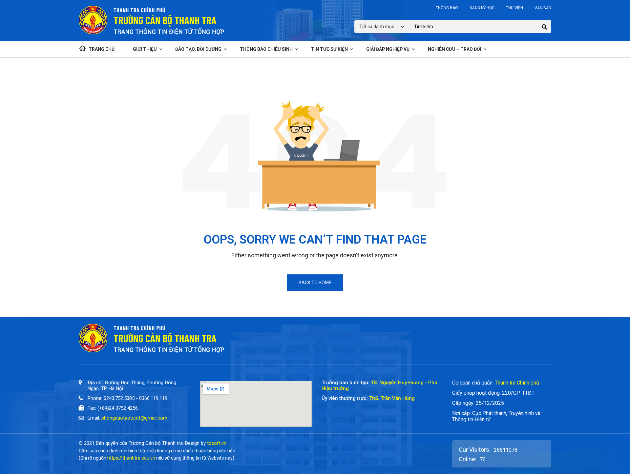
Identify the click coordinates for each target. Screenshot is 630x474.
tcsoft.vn (216, 443)
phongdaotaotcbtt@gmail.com (134, 418)
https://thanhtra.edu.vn (131, 458)
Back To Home (315, 282)
